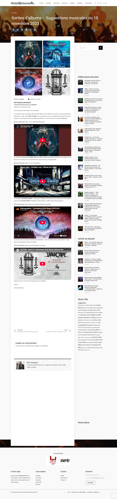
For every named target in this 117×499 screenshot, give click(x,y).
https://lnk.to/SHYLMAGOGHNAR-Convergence (38, 204)
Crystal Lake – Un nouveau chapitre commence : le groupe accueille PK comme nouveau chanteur (93, 139)
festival (89, 312)
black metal (90, 305)
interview (85, 322)
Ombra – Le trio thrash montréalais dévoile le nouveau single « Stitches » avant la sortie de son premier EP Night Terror (93, 218)
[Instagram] (103, 3)
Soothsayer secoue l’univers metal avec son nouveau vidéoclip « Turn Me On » (92, 82)
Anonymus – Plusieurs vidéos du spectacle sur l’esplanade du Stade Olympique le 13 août (93, 260)
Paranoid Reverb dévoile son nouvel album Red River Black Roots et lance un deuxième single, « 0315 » (93, 149)
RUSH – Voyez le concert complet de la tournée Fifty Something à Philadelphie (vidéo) (92, 91)
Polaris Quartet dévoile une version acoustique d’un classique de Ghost (92, 252)
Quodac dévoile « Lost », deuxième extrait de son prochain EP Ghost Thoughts (93, 158)
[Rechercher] (101, 48)
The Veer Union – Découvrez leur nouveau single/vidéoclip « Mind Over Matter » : (93, 228)
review (82, 342)
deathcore (85, 308)
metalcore (92, 325)
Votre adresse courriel (92, 475)
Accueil (41, 3)
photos (97, 337)
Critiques (72, 3)
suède (84, 347)
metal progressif (84, 330)
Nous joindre (88, 3)
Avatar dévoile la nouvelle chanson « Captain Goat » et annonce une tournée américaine (92, 270)
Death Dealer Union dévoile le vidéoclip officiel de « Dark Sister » (93, 130)
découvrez (95, 310)
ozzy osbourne (88, 337)
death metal (94, 308)
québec (98, 340)
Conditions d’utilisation (93, 492)
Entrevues (64, 3)
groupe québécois (86, 317)
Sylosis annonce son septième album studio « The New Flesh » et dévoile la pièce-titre (93, 279)
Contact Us (63, 480)
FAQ (69, 492)
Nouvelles (48, 3)
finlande (96, 312)
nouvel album (90, 332)
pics (80, 340)
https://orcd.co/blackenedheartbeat (35, 122)
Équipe (62, 475)
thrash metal (93, 347)
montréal (94, 330)
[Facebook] (98, 3)
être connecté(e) (27, 346)
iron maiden (93, 322)
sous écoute (88, 345)
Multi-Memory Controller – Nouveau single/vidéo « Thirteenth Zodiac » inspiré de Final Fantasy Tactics (93, 288)
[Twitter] (100, 3)
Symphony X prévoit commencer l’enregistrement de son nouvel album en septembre (94, 100)
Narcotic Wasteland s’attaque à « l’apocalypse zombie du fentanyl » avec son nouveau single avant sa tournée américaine (93, 207)
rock (95, 342)
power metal (88, 340)
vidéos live (85, 350)
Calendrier (80, 3)
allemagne (82, 305)
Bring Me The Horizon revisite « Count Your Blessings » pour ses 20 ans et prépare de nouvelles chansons (93, 109)
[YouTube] (105, 3)
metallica (96, 327)
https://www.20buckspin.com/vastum (35, 245)
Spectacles (56, 3)
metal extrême (88, 327)
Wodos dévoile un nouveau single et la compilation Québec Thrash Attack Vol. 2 (93, 185)
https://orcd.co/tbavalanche (32, 163)
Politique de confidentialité (78, 492)
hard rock (90, 320)
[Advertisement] (42, 309)
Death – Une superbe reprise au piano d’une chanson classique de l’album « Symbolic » (93, 243)
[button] (13, 30)
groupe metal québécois (91, 315)
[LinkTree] (95, 3)
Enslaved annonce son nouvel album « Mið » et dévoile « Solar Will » (93, 177)
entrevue (81, 312)
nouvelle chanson (88, 335)
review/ (89, 342)
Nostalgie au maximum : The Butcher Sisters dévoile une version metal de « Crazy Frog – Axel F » (93, 168)
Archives (38, 484)
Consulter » (87, 85)
